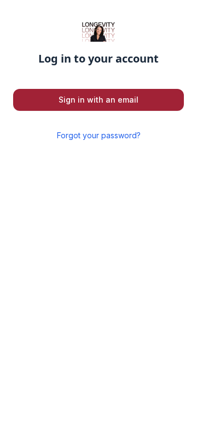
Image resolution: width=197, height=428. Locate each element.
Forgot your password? (99, 135)
